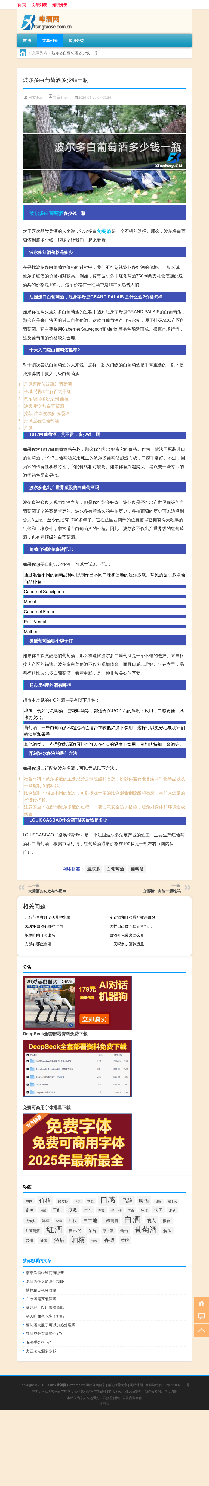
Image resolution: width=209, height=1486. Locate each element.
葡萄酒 (104, 230)
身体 (43, 1240)
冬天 (78, 1201)
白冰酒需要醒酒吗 (41, 1298)
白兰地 (90, 1220)
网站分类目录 (95, 1384)
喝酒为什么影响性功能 (45, 1281)
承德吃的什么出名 (40, 935)
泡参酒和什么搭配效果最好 (132, 917)
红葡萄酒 (33, 1230)
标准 (144, 1210)
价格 (45, 1200)
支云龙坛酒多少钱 (41, 1350)
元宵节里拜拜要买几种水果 (47, 917)
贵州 (29, 1240)
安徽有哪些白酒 (38, 944)
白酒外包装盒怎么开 (127, 935)
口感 (107, 1199)
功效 (90, 1201)
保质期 (63, 1201)
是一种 (116, 1210)
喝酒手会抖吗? (38, 1342)
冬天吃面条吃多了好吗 (45, 1316)
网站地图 (136, 1384)
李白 (131, 1210)
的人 (151, 1220)
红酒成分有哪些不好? (44, 1333)
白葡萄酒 (54, 212)
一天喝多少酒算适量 (127, 944)
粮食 (166, 1220)
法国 (158, 1210)
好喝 (158, 1201)
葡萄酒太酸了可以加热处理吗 (50, 1324)
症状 (73, 1220)
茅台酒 (108, 1230)
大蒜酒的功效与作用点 (47, 890)
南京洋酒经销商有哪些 (45, 1272)
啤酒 (144, 1200)
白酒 (132, 1218)
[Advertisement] (104, 1448)
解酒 (167, 1230)
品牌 (127, 1200)
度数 (72, 1209)
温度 (59, 1221)
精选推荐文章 (117, 1384)
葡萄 (124, 1230)
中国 (29, 1201)
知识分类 (59, 4)
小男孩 (104, 1403)
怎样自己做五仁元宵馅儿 (131, 926)
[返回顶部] (200, 1330)
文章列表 (39, 4)
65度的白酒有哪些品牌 (44, 926)
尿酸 (43, 1210)
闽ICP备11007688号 (174, 1384)
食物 (94, 1241)
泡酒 (172, 1210)
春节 (101, 1210)
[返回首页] (200, 1303)
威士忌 (172, 1201)
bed (39, 97)
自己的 (75, 1230)
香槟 (125, 1240)
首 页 (21, 4)
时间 (87, 1210)
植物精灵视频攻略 (41, 1290)
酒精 (78, 1239)
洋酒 (46, 1220)
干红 (57, 1210)
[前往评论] (200, 1316)
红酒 (54, 1228)
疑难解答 (151, 1384)
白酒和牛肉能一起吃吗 (162, 890)
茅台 (92, 1230)
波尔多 (36, 212)
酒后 (59, 1240)
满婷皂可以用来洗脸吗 (45, 1307)
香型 (109, 1239)
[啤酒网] (46, 10)
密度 (30, 1210)
